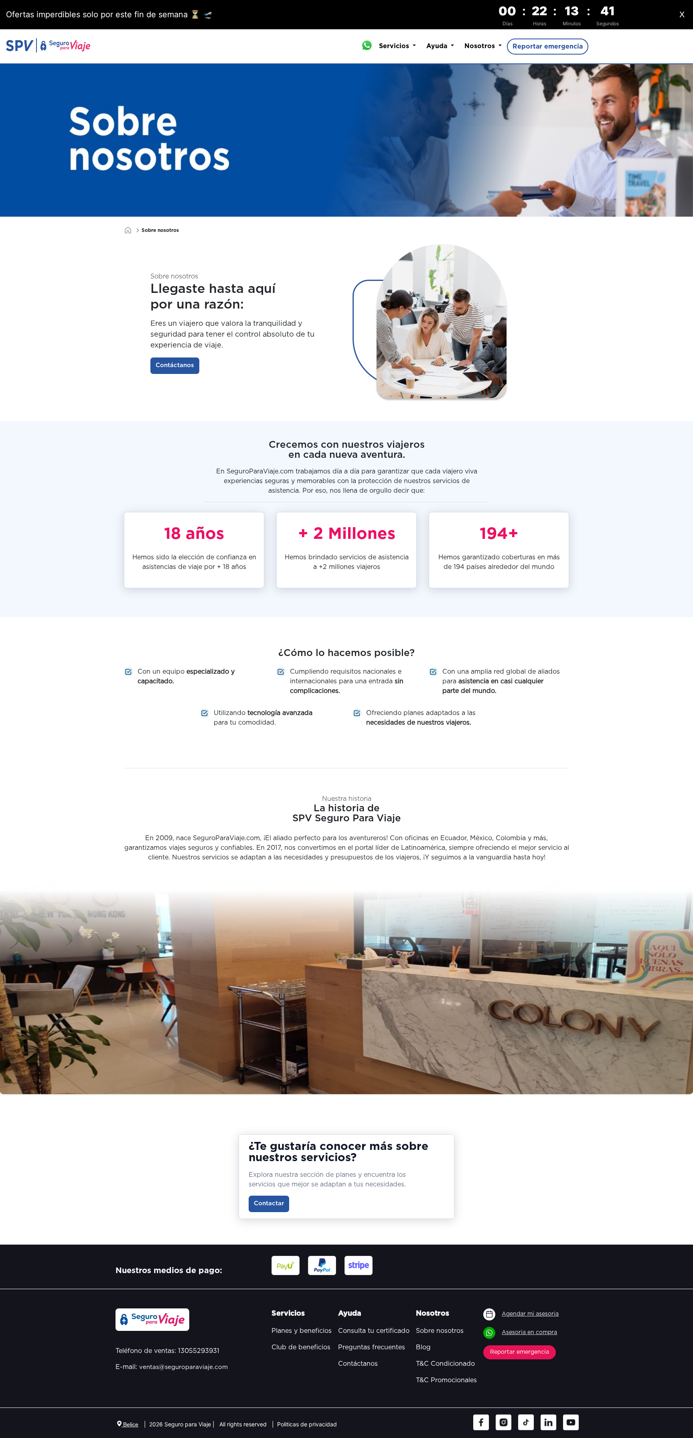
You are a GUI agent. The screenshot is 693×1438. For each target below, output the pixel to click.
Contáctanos (175, 365)
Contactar (269, 1203)
